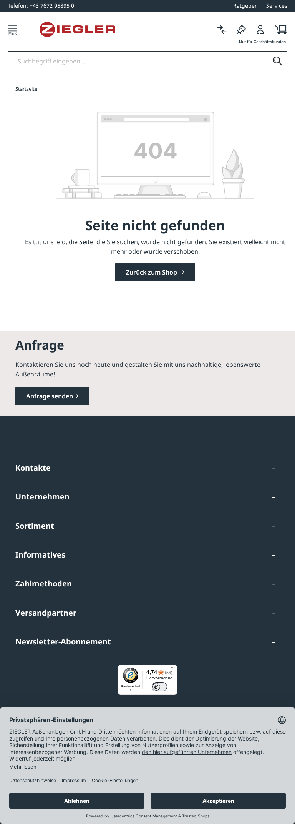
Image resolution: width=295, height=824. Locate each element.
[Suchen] (277, 61)
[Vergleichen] (222, 29)
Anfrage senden (49, 396)
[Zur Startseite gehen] (77, 29)
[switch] (159, 686)
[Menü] (13, 29)
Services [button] (276, 5)
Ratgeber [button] (245, 5)
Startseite (26, 88)
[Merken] (241, 29)
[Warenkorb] (278, 29)
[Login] (260, 29)
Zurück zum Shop (152, 272)
